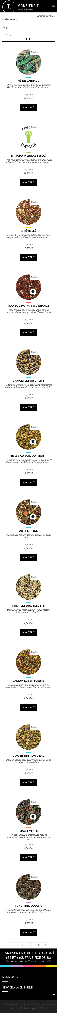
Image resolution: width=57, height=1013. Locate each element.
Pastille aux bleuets (28, 605)
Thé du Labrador (28, 80)
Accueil (6, 35)
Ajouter (27, 107)
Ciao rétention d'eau (28, 755)
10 (39, 945)
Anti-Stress (28, 530)
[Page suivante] (45, 944)
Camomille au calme (28, 380)
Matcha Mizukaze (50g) (28, 155)
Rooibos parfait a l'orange (28, 305)
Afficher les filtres (46, 16)
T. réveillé (28, 230)
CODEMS (42, 1008)
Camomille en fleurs (28, 680)
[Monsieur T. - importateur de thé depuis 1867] (20, 7)
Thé (13, 35)
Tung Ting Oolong (28, 905)
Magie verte (28, 830)
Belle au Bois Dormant (28, 455)
